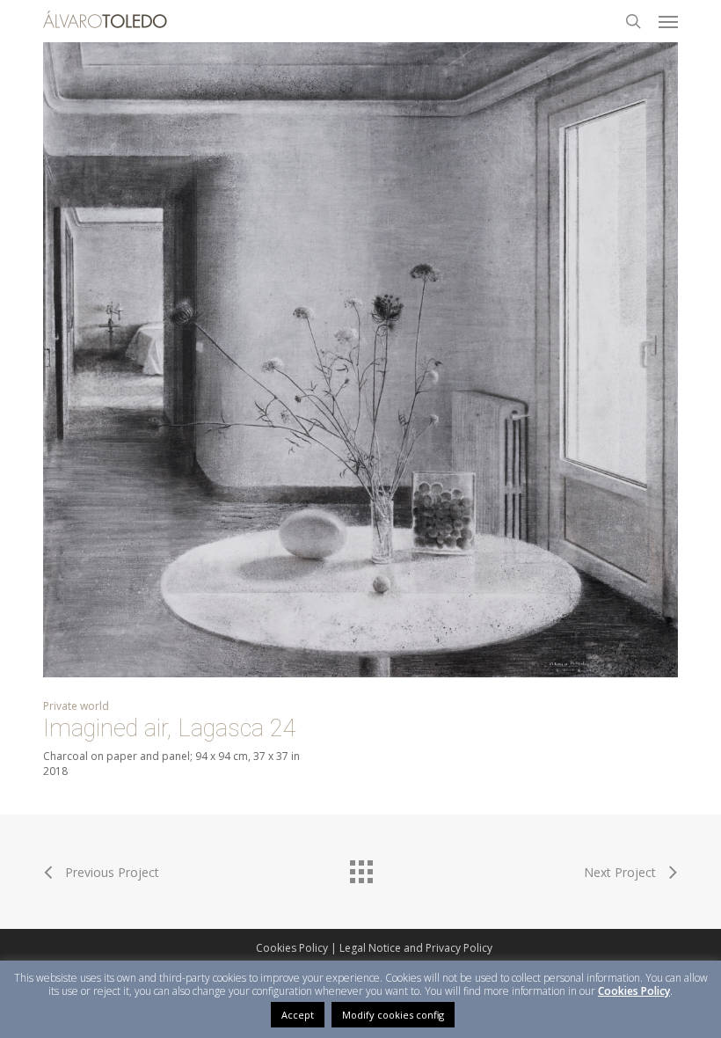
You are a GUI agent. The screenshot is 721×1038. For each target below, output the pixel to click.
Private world (76, 705)
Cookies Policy (292, 947)
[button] (668, 21)
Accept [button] (297, 1014)
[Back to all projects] (360, 867)
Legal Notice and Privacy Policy (415, 947)
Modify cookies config (393, 1014)
